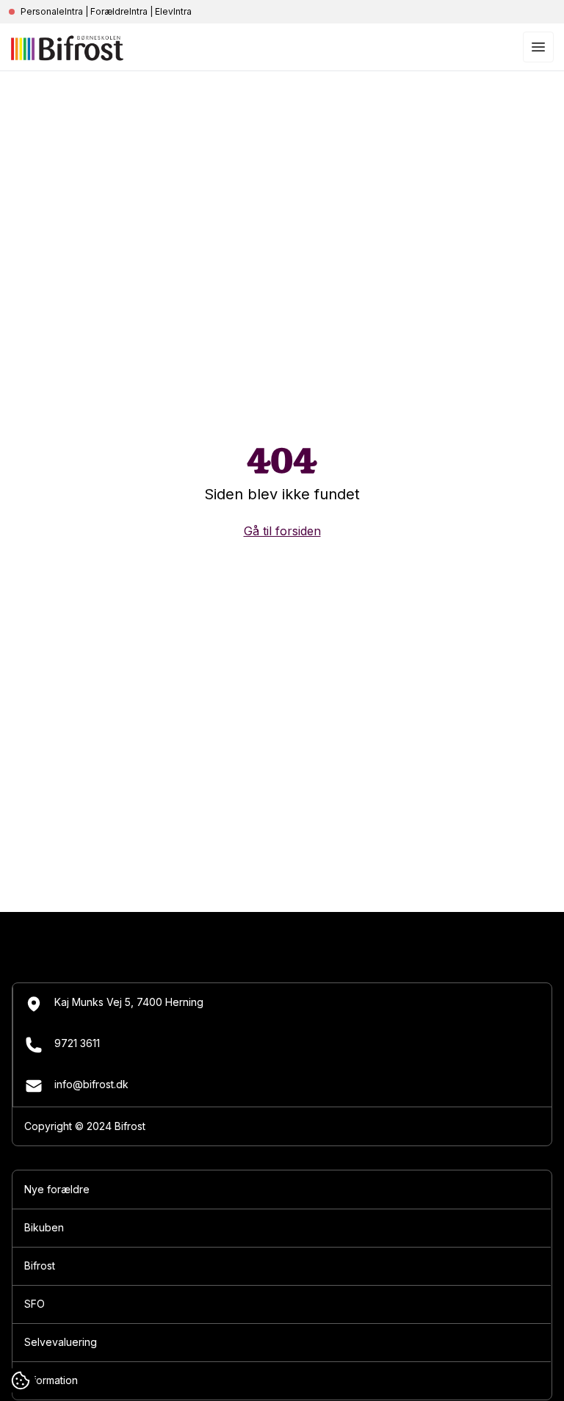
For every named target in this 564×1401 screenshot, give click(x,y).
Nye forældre (57, 1189)
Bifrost (39, 1265)
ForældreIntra (119, 11)
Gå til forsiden (282, 531)
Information (51, 1380)
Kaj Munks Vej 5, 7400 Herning (128, 1002)
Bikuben (44, 1227)
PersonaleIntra (52, 11)
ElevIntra (173, 11)
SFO (34, 1303)
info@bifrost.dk (91, 1084)
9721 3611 (77, 1043)
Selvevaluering (60, 1342)
